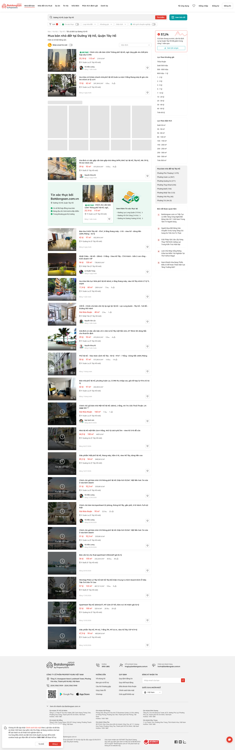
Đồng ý (55, 744)
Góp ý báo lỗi (101, 690)
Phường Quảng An (166, 181)
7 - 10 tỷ (160, 93)
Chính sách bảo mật (126, 690)
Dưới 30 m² (161, 125)
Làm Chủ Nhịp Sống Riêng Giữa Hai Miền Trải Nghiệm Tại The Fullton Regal (173, 253)
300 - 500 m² (162, 156)
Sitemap (99, 694)
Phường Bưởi (164, 189)
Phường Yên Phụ (165, 196)
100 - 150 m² (162, 141)
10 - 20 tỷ (160, 97)
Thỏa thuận (161, 61)
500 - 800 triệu (162, 69)
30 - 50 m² (161, 129)
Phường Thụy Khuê (166, 185)
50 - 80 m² (161, 133)
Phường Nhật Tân (166, 192)
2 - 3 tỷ (159, 81)
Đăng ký (215, 6)
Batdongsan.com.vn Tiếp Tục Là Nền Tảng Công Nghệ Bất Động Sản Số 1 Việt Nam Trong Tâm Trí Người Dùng (173, 218)
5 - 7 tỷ (159, 89)
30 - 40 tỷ (160, 104)
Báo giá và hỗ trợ (102, 682)
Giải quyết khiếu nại (126, 694)
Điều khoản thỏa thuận (127, 686)
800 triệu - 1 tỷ (162, 73)
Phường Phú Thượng (168, 173)
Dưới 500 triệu (162, 65)
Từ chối (41, 744)
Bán (49, 31)
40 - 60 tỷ (160, 108)
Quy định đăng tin (126, 678)
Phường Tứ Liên (164, 200)
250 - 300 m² (162, 152)
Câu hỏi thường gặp (103, 686)
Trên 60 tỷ (161, 112)
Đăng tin (227, 6)
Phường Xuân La (165, 177)
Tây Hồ (62, 31)
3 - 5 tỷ (159, 85)
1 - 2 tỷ (159, 77)
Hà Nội (55, 31)
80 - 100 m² (161, 137)
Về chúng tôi (100, 678)
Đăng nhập (203, 6)
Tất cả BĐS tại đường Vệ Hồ (76, 31)
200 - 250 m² (162, 148)
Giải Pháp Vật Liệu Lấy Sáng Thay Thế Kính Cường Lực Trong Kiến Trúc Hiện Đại (172, 242)
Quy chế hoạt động (126, 682)
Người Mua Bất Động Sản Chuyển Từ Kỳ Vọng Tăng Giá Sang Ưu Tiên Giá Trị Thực (172, 230)
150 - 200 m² (162, 145)
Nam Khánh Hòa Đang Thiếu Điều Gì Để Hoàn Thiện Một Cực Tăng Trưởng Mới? (173, 264)
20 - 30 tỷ (160, 101)
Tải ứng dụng (183, 6)
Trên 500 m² (161, 160)
